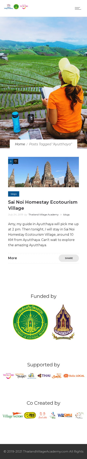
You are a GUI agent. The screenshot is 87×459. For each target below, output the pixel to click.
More (12, 258)
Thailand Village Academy (44, 214)
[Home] (16, 8)
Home (20, 144)
